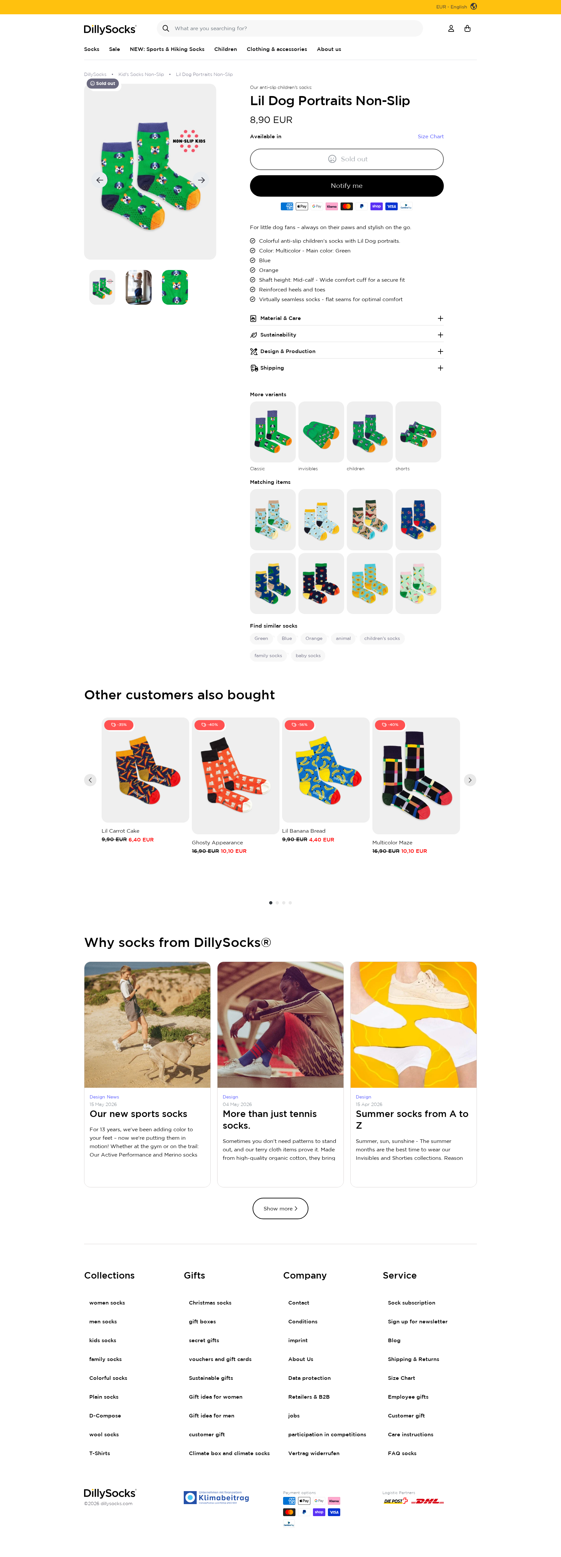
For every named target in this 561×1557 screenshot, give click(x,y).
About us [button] (329, 49)
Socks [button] (91, 49)
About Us (300, 1359)
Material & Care (280, 318)
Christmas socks (210, 1303)
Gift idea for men (211, 1415)
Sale (114, 49)
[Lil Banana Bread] (326, 770)
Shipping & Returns (413, 1359)
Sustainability (278, 334)
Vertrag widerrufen (314, 1453)
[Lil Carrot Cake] (145, 770)
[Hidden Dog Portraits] (321, 431)
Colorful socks (108, 1378)
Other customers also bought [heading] (179, 695)
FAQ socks (402, 1453)
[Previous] (90, 780)
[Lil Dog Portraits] (370, 431)
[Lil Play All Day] (321, 583)
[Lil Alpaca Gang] (273, 519)
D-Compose (105, 1415)
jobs (294, 1415)
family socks (105, 1359)
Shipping (272, 368)
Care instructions (410, 1434)
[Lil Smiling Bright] (370, 583)
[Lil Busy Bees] (321, 519)
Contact (298, 1303)
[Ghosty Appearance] (236, 775)
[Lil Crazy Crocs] (273, 583)
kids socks (102, 1340)
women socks (107, 1303)
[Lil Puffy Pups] (418, 519)
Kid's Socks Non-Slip (141, 74)
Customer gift (406, 1415)
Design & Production (288, 351)
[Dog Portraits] (273, 431)
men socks (103, 1321)
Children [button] (225, 49)
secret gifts (204, 1340)
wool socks (104, 1434)
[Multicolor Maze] (416, 775)
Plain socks (103, 1397)
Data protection (309, 1378)
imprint (298, 1340)
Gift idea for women (216, 1397)
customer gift (207, 1434)
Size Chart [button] (431, 136)
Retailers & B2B (309, 1397)
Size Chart (401, 1378)
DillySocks (95, 74)
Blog (394, 1340)
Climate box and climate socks (229, 1453)
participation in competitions (327, 1434)
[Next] (470, 780)
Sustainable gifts (211, 1378)
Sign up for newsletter (418, 1321)
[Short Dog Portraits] (418, 431)
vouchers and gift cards (220, 1359)
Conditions (303, 1321)
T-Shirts (99, 1453)
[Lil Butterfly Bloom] (370, 519)
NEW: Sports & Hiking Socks (167, 49)
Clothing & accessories (277, 49)
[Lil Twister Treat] (418, 583)
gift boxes (202, 1321)
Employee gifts (408, 1397)
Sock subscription (411, 1303)
